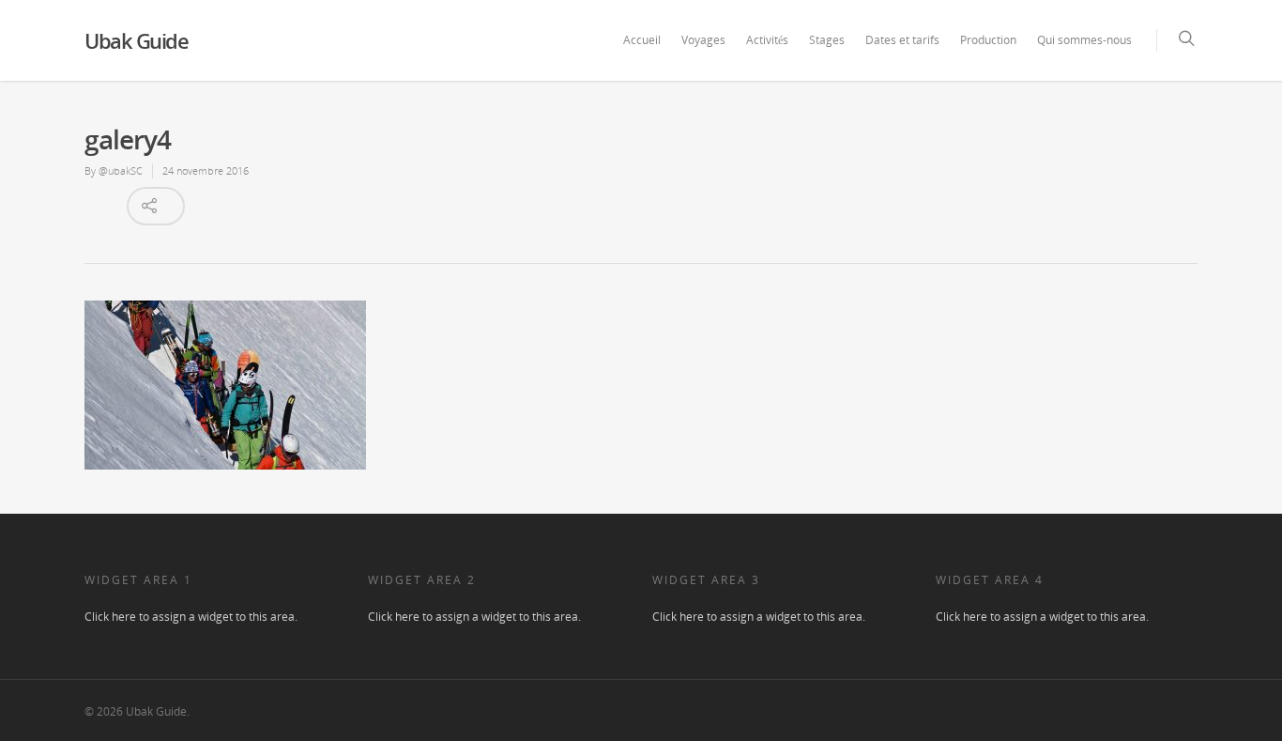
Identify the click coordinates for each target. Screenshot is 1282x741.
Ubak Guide (136, 40)
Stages (827, 40)
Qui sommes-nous (1084, 40)
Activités (767, 40)
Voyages (703, 40)
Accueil (642, 40)
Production (988, 40)
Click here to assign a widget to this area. (191, 617)
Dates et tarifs (902, 40)
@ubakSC (121, 170)
